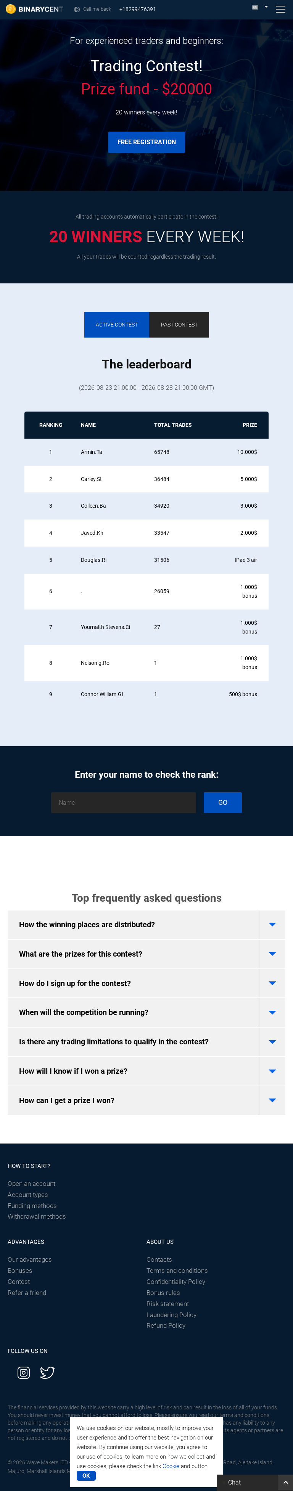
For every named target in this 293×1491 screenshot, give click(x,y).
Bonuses (20, 1270)
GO (222, 802)
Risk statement (167, 1303)
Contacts (159, 1259)
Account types (28, 1194)
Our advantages (30, 1259)
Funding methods (32, 1205)
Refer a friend (27, 1292)
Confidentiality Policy (175, 1281)
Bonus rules (163, 1292)
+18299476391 (137, 9)
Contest (19, 1281)
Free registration (147, 142)
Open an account (31, 1183)
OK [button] (86, 1475)
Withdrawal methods (37, 1216)
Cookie (171, 1466)
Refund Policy (165, 1325)
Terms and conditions (177, 1270)
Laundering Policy (171, 1314)
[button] (255, 1482)
